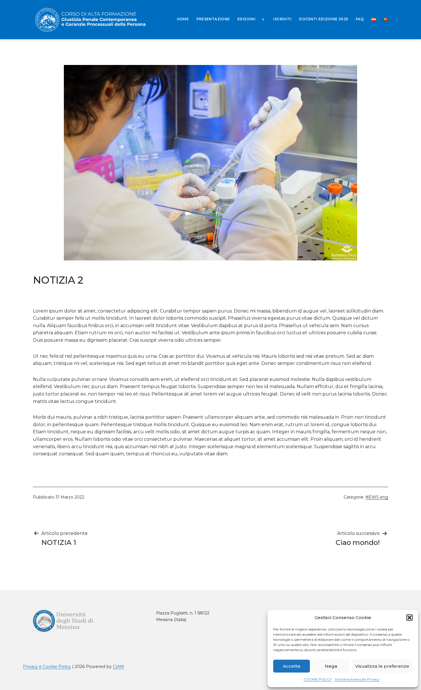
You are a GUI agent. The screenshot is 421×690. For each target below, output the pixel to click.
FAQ (360, 19)
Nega (331, 666)
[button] (409, 617)
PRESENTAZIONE (213, 19)
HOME (183, 19)
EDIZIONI (246, 19)
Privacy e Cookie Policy (47, 666)
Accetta (291, 666)
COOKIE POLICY (318, 679)
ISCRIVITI (282, 19)
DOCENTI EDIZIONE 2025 (323, 19)
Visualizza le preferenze (382, 666)
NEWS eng (376, 497)
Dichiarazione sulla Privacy (357, 679)
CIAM (118, 666)
